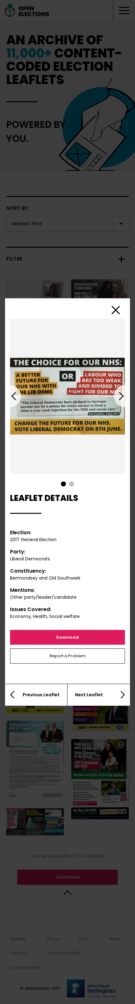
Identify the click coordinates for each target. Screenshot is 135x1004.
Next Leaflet (89, 695)
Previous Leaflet (41, 695)
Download (67, 637)
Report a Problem (68, 656)
